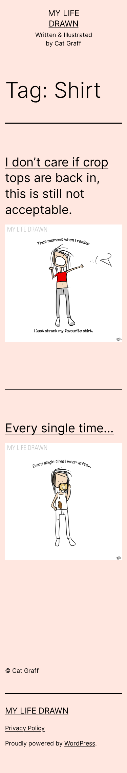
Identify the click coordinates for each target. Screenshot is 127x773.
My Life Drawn (36, 711)
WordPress (79, 743)
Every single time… (59, 427)
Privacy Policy (25, 728)
